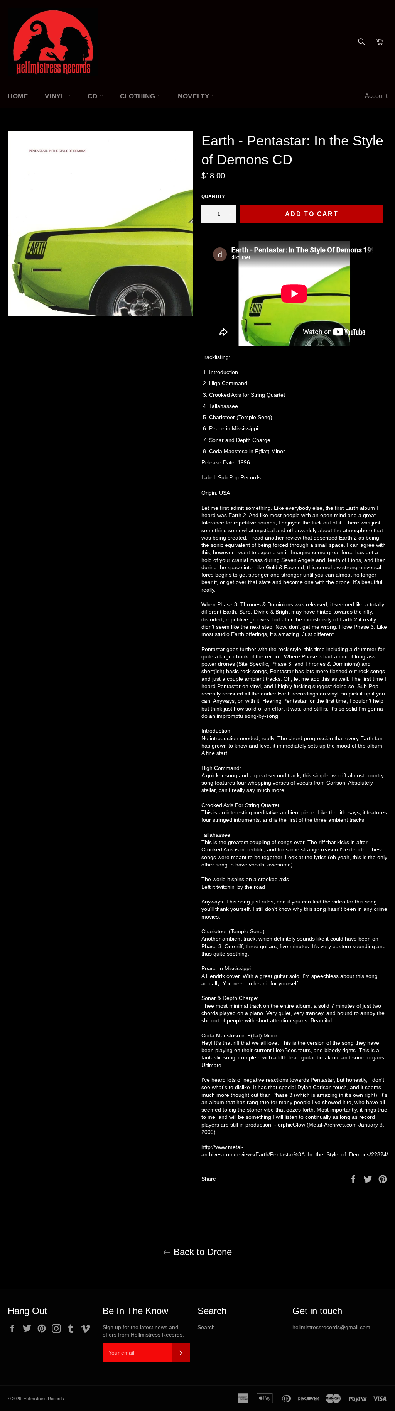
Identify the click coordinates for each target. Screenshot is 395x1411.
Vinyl (56, 96)
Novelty (194, 96)
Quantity (213, 196)
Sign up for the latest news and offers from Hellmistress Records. (143, 1331)
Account (376, 96)
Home (18, 96)
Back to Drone (201, 1252)
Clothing (138, 96)
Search (206, 1327)
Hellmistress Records (44, 1398)
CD (94, 96)
